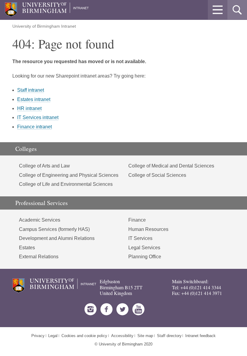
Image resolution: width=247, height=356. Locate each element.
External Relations (38, 256)
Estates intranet (33, 99)
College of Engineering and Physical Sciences (68, 175)
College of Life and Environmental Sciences (66, 184)
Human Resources (148, 229)
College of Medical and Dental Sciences (171, 165)
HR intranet (29, 108)
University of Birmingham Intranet (44, 26)
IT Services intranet (37, 117)
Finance (137, 219)
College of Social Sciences (157, 175)
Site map (145, 335)
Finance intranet (34, 126)
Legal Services (144, 247)
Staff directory (169, 335)
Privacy (38, 335)
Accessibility (122, 335)
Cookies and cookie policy (84, 335)
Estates (27, 247)
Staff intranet (30, 90)
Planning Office (144, 256)
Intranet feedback (200, 335)
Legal (53, 335)
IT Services (140, 238)
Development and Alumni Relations (57, 238)
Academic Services (39, 219)
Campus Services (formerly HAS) (54, 229)
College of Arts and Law (44, 165)
